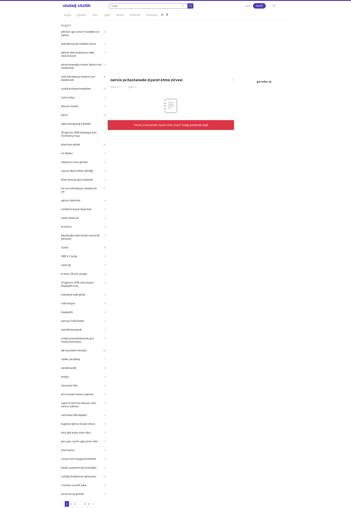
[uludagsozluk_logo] (76, 6)
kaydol (259, 5)
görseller (262, 81)
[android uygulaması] (163, 15)
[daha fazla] (274, 5)
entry (114, 87)
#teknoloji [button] (151, 15)
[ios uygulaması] (167, 15)
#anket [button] (120, 15)
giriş (248, 5)
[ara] (190, 6)
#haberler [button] (135, 15)
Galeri (107, 15)
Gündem (81, 15)
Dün (95, 15)
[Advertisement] (199, 45)
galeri (132, 87)
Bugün (67, 15)
